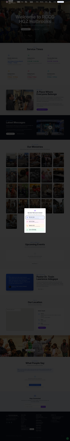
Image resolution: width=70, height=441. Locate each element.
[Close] (44, 209)
